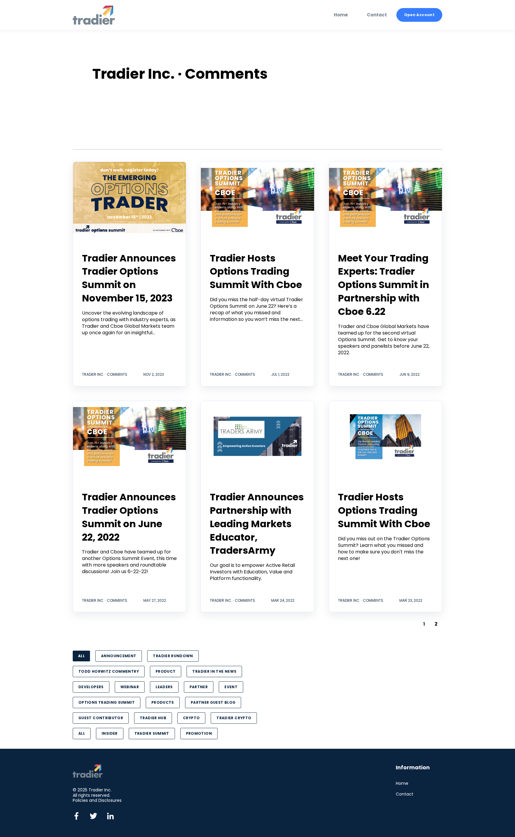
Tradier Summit (151, 733)
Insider (110, 733)
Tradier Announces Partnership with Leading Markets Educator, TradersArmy (257, 523)
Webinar (129, 686)
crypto (191, 717)
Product (166, 671)
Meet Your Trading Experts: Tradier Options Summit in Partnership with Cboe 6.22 (383, 284)
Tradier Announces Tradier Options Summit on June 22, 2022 (129, 517)
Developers (91, 686)
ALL (81, 655)
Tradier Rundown (173, 655)
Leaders (164, 686)
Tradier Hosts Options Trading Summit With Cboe (256, 271)
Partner (199, 686)
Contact (404, 794)
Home (402, 783)
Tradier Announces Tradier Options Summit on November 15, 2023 (129, 278)
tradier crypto (233, 717)
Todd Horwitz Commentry (108, 671)
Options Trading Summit (106, 702)
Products (162, 702)
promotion (199, 733)
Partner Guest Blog (213, 702)
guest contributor (100, 717)
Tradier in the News (214, 671)
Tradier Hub (153, 717)
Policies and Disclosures (97, 800)
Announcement (118, 655)
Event (231, 686)
